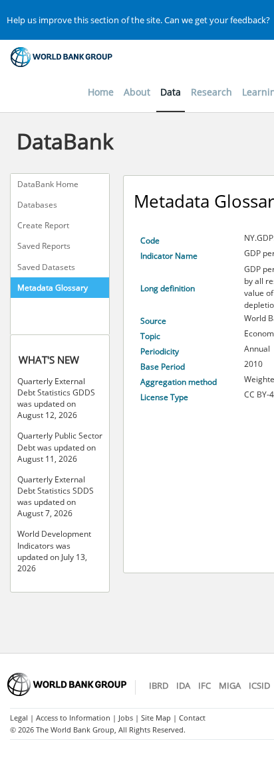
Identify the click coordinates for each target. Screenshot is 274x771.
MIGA (230, 685)
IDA (183, 685)
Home (101, 92)
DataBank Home (47, 184)
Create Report (43, 225)
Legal (19, 718)
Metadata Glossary (52, 287)
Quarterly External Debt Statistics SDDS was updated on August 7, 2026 (55, 496)
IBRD (158, 685)
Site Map (156, 718)
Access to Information (73, 718)
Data (170, 92)
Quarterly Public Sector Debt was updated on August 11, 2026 (59, 447)
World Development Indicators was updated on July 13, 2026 (54, 550)
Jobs (125, 718)
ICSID (259, 685)
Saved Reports (43, 245)
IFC (204, 685)
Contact (192, 718)
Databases (37, 204)
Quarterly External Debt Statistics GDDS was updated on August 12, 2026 (56, 398)
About (137, 92)
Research (211, 92)
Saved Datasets (46, 267)
